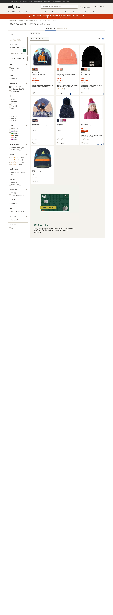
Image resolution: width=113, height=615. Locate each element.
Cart (103, 6)
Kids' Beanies (52, 20)
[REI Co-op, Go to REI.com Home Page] (11, 7)
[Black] (82, 69)
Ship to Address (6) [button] (17, 58)
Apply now (37, 232)
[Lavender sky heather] (61, 120)
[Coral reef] (58, 69)
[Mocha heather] (36, 120)
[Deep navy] (58, 120)
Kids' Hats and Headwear (40, 20)
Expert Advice (62, 28)
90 (103, 39)
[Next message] (81, 16)
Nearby (24, 47)
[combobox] (59, 7)
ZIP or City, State (14, 47)
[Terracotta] (36, 69)
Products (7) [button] (50, 28)
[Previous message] (30, 16)
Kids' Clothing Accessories (26, 20)
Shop (18, 7)
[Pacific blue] (33, 69)
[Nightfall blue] (33, 120)
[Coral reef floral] (61, 69)
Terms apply (63, 230)
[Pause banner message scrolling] (83, 16)
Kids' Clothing (13, 20)
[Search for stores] (24, 50)
